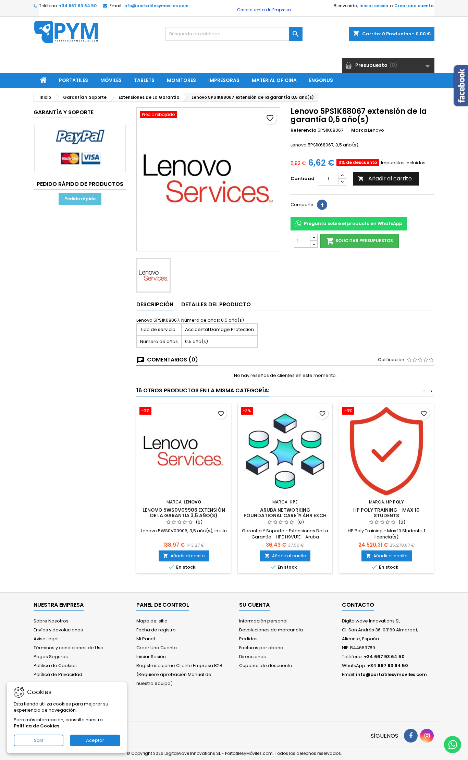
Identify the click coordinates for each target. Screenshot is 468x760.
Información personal (263, 621)
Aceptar (95, 740)
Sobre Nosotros (51, 621)
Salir (39, 740)
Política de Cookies (55, 665)
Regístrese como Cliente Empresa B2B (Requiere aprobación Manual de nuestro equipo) (179, 674)
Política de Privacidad (58, 674)
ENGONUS (321, 80)
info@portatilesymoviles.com (155, 6)
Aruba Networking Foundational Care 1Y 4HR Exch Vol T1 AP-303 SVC (285, 515)
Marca (359, 130)
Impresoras (223, 80)
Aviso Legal (46, 639)
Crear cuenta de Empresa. (264, 10)
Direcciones (252, 656)
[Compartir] (322, 205)
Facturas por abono (261, 647)
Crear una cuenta (414, 6)
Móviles (111, 80)
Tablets (144, 80)
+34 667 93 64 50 (78, 6)
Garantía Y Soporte (64, 112)
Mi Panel (145, 639)
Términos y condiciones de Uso (68, 647)
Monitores (181, 80)
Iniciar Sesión (151, 656)
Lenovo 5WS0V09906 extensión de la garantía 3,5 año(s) (184, 513)
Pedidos (248, 639)
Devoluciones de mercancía (271, 630)
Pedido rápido (80, 199)
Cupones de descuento (265, 665)
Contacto (358, 605)
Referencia (304, 130)
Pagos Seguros (51, 656)
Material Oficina (274, 80)
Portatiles (73, 80)
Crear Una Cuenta (156, 647)
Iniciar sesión (373, 6)
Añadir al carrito (385, 178)
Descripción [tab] (154, 304)
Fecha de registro (156, 630)
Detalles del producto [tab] (216, 304)
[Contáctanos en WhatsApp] (452, 744)
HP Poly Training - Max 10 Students (386, 513)
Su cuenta (254, 605)
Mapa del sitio (152, 621)
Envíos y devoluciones (58, 630)
